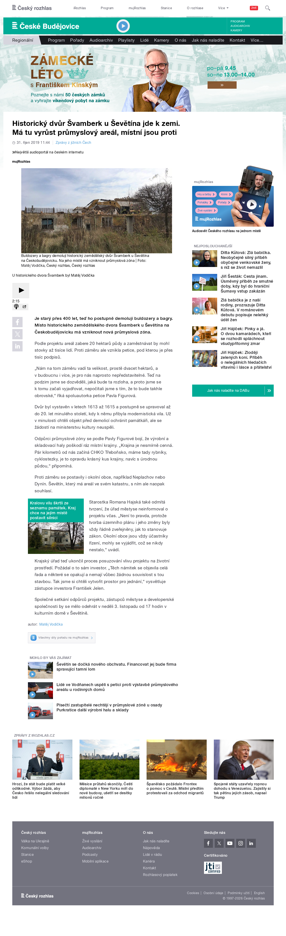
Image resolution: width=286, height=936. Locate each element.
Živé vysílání (205, 210)
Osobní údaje (213, 893)
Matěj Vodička (32, 265)
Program (107, 8)
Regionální (22, 40)
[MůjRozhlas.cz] (21, 162)
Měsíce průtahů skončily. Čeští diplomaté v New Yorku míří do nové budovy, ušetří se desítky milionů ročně (106, 791)
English (259, 893)
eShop (26, 861)
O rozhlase (195, 8)
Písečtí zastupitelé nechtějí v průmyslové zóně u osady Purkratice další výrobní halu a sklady (109, 707)
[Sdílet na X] (17, 334)
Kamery (236, 30)
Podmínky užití (239, 893)
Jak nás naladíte (208, 40)
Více (257, 40)
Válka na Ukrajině (35, 841)
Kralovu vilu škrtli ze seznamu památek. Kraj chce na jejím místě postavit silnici (53, 510)
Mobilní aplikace (95, 861)
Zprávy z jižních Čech (73, 142)
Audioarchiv (240, 26)
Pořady (77, 40)
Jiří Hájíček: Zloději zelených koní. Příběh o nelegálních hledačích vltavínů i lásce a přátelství (246, 360)
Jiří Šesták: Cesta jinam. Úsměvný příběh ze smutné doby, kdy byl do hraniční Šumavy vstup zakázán (247, 283)
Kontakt (237, 40)
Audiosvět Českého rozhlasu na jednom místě (226, 231)
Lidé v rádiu (152, 854)
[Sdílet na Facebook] (17, 322)
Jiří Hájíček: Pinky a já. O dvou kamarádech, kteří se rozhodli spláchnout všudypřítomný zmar (246, 336)
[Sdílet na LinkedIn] (17, 346)
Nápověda (151, 848)
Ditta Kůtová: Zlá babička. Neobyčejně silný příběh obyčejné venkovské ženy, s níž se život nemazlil (246, 260)
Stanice (166, 8)
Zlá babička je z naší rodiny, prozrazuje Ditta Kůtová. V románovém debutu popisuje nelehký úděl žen (244, 310)
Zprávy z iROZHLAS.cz (34, 736)
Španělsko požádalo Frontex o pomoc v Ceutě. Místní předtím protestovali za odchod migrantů (175, 788)
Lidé (144, 40)
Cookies (193, 893)
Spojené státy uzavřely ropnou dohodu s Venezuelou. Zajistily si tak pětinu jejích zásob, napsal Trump (242, 791)
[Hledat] (268, 8)
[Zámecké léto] (143, 78)
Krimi (224, 194)
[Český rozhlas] (32, 8)
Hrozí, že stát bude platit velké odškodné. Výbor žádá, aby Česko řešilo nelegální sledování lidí (40, 791)
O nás (181, 40)
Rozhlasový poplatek (160, 875)
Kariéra (149, 861)
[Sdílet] (24, 307)
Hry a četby (204, 194)
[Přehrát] (20, 290)
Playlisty (126, 40)
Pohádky (203, 202)
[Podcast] (16, 307)
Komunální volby (35, 848)
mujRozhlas (137, 8)
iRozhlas (80, 8)
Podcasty (90, 854)
